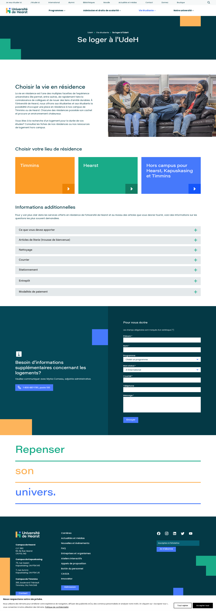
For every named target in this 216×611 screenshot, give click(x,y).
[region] (108, 603)
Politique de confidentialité (56, 607)
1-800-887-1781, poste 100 (36, 388)
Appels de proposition (73, 563)
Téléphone (128, 386)
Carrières (66, 533)
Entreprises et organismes (76, 553)
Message (128, 395)
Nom (126, 346)
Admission (70, 587)
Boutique (181, 2)
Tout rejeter (182, 605)
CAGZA (65, 573)
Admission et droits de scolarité (101, 10)
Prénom (127, 336)
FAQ (63, 548)
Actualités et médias (128, 2)
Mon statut (129, 365)
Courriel (127, 376)
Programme (129, 355)
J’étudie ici (35, 2)
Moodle (107, 2)
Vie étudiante (146, 10)
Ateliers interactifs (71, 558)
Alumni (71, 2)
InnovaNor (66, 578)
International (54, 2)
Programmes (56, 10)
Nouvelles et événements (75, 543)
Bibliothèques (89, 2)
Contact (149, 2)
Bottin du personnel (72, 568)
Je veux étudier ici (14, 2)
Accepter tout (202, 605)
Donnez (165, 2)
